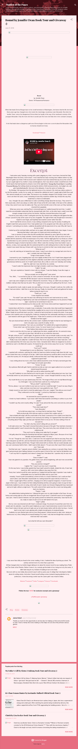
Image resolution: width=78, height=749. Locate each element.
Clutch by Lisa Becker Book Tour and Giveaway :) (25, 715)
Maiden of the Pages (17, 4)
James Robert (17, 618)
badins (43, 744)
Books (17, 610)
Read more (69, 687)
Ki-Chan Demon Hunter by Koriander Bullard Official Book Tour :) (32, 693)
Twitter (35, 581)
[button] (71, 19)
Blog (11, 610)
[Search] (75, 5)
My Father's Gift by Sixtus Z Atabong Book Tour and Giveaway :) (31, 671)
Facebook (29, 581)
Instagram (41, 581)
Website (22, 581)
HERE (31, 591)
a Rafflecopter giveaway (39, 597)
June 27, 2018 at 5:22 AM (29, 618)
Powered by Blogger (40, 740)
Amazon (42, 132)
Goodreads (36, 132)
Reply (15, 627)
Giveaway (25, 610)
